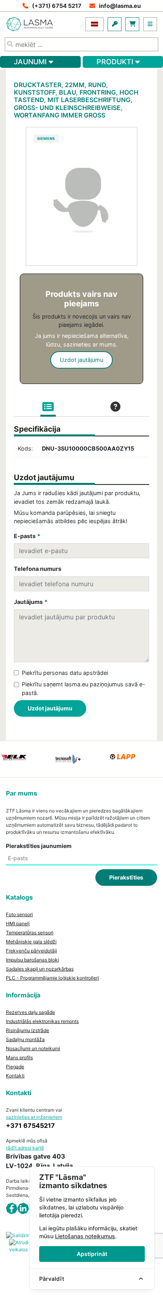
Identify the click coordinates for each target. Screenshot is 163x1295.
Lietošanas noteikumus (85, 1236)
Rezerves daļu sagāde (30, 1012)
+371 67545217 (30, 1125)
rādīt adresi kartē (25, 1148)
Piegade (15, 1067)
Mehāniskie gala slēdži (31, 942)
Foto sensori (19, 914)
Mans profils (19, 1057)
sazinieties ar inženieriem (34, 1117)
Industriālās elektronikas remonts (42, 1021)
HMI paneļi (18, 923)
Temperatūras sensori (29, 932)
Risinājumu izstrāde (27, 1030)
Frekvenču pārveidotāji (31, 951)
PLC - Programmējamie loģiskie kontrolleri (52, 978)
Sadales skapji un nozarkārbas (40, 969)
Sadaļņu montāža (25, 1039)
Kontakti (15, 1076)
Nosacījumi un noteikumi (33, 1048)
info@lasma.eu (120, 5)
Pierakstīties (126, 877)
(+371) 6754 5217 (57, 5)
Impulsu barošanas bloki (32, 960)
